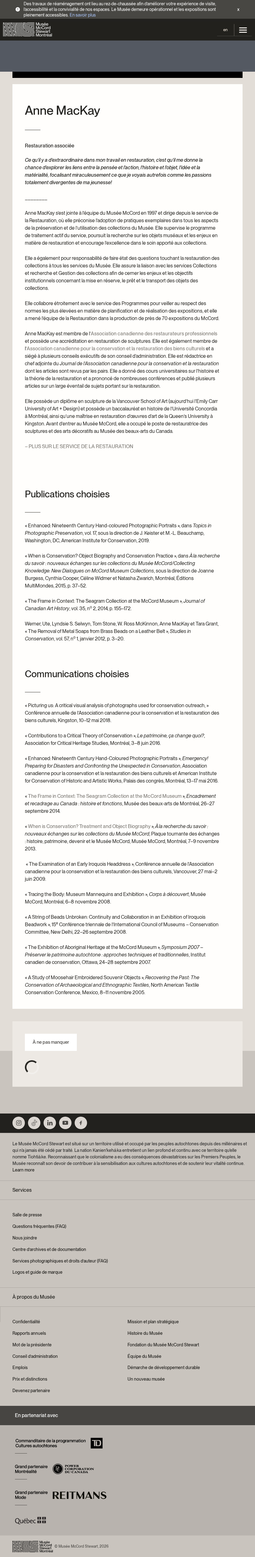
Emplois (20, 1367)
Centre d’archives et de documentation (49, 1249)
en (225, 29)
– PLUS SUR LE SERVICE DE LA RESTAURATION (79, 446)
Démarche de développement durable (164, 1367)
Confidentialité (26, 1321)
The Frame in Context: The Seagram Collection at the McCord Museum (105, 796)
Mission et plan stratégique (153, 1321)
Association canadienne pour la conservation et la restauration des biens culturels (116, 349)
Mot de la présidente (32, 1344)
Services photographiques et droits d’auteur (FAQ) (60, 1260)
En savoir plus (83, 14)
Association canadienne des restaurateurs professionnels (154, 334)
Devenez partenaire (31, 1390)
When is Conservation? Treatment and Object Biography (89, 826)
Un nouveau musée (146, 1379)
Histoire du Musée (145, 1333)
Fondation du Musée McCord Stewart (163, 1344)
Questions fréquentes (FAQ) (39, 1226)
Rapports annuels (29, 1333)
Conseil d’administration (35, 1356)
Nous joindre (24, 1237)
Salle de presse (27, 1214)
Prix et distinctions (29, 1379)
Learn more (23, 1169)
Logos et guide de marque (37, 1272)
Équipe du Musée (144, 1356)
